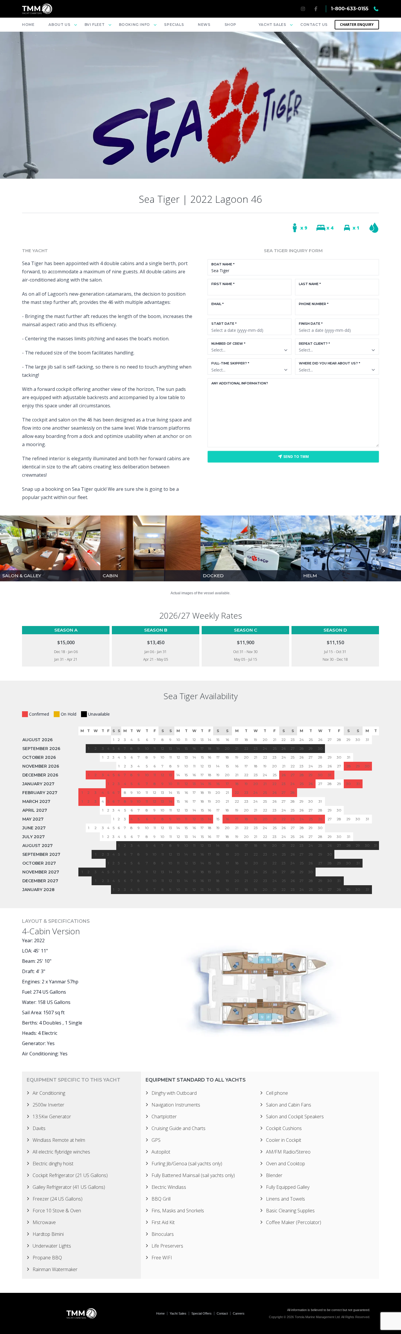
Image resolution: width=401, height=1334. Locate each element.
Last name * (310, 284)
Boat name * (223, 264)
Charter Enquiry (357, 24)
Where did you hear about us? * (329, 363)
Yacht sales (272, 24)
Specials (174, 24)
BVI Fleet (95, 24)
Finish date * (311, 324)
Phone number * (313, 304)
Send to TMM (295, 456)
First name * (223, 284)
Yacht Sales (178, 1313)
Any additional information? (239, 383)
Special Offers (201, 1313)
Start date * (224, 324)
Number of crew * (228, 344)
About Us (59, 24)
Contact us (314, 24)
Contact (222, 1313)
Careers (239, 1313)
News (204, 24)
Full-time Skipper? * (230, 363)
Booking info (134, 24)
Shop (230, 24)
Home (28, 24)
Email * (217, 304)
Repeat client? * (314, 344)
